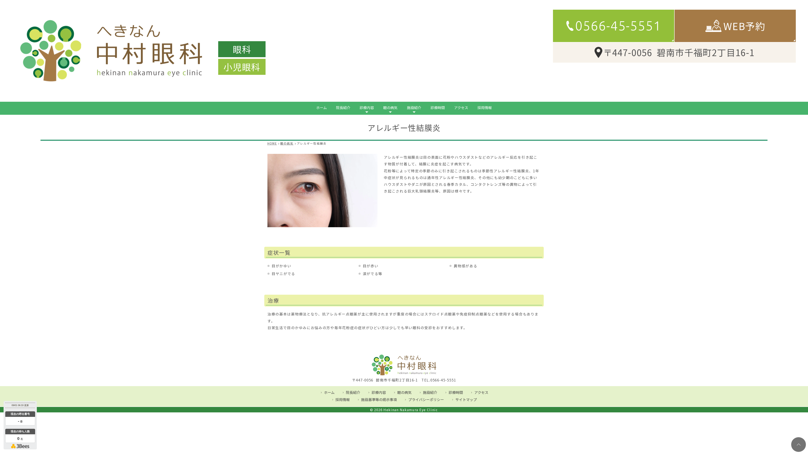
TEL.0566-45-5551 (438, 380)
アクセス (461, 107)
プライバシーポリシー (426, 399)
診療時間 (438, 107)
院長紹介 (343, 107)
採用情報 (484, 107)
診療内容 (367, 107)
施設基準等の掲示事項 (379, 399)
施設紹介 (414, 107)
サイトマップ (466, 399)
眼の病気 (390, 107)
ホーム (321, 107)
